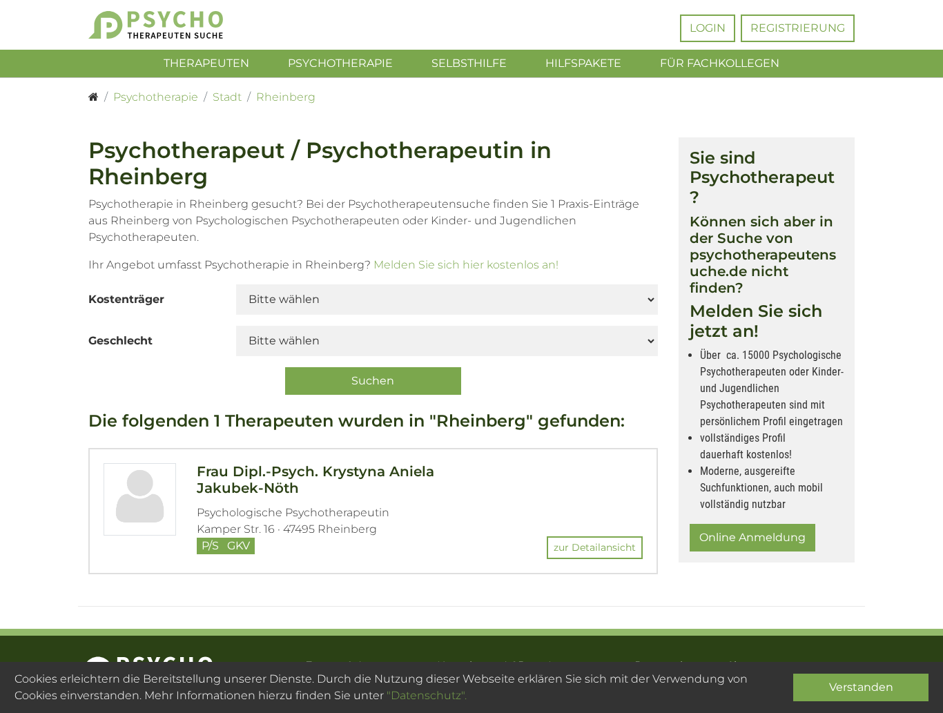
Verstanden (861, 687)
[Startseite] (93, 97)
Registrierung (797, 28)
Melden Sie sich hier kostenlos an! (465, 264)
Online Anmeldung (752, 537)
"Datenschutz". (427, 695)
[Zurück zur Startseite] (176, 25)
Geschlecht (120, 340)
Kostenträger (126, 299)
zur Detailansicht (595, 547)
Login (708, 28)
